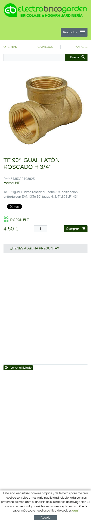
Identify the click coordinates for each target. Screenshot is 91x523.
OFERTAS (10, 46)
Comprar (72, 228)
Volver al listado (21, 367)
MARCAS (81, 46)
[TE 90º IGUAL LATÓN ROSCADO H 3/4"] (46, 110)
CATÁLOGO (45, 46)
